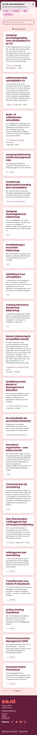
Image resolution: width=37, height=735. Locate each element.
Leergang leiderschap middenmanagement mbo (18, 157)
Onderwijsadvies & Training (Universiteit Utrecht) (17, 368)
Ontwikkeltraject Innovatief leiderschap (15, 247)
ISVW (8, 474)
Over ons (5, 714)
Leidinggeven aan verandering (16, 554)
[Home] (18, 701)
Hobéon (11, 172)
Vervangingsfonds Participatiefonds (17, 435)
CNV (8, 235)
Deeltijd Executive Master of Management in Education (16, 386)
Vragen (4, 716)
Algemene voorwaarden (10, 731)
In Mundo (9, 65)
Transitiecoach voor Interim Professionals (18, 582)
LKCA (8, 509)
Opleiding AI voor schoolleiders (15, 275)
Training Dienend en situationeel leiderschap (17, 307)
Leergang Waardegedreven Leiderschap (16, 214)
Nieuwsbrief (5, 718)
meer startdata (11, 68)
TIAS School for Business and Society (17, 406)
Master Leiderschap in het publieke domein (18, 338)
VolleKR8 (12, 571)
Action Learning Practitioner (15, 611)
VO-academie (10, 542)
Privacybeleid (23, 731)
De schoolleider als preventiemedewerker (18, 419)
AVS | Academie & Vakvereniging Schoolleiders (15, 141)
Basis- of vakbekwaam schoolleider (14, 117)
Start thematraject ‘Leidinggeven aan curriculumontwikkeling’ (20, 521)
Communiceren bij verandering (16, 486)
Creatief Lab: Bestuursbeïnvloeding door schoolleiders (18, 184)
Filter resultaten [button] (19, 29)
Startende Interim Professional (16, 668)
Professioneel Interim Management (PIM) (18, 640)
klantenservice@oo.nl (9, 711)
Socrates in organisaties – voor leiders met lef (17, 447)
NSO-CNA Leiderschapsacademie (16, 201)
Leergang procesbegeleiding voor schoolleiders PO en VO (18, 39)
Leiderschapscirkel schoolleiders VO (16, 79)
